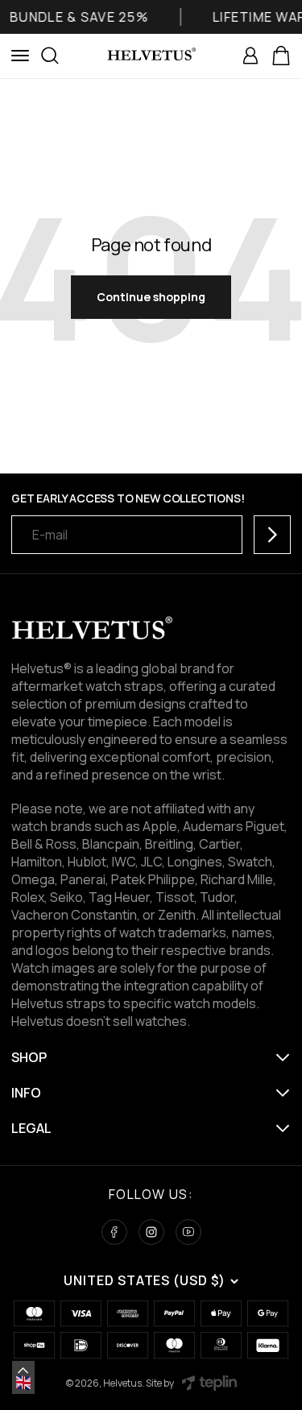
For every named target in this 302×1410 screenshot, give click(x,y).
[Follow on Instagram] (151, 1232)
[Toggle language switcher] (23, 1370)
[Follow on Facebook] (114, 1232)
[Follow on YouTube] (188, 1232)
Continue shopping (151, 296)
